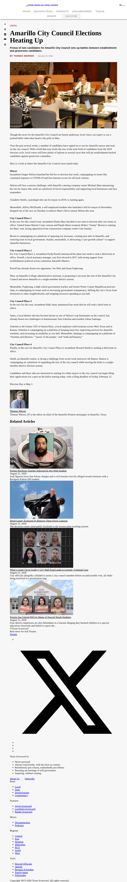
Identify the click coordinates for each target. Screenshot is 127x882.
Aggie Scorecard (23, 806)
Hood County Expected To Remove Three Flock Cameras (39, 520)
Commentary (21, 795)
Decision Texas (43, 11)
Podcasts (62, 11)
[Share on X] (5, 29)
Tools (99, 11)
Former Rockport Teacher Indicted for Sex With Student (38, 470)
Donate (51, 16)
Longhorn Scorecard (25, 808)
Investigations (22, 792)
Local (13, 26)
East (17, 838)
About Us (14, 778)
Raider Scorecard (23, 811)
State (17, 789)
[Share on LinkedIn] (5, 34)
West (17, 853)
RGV (17, 847)
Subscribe (71, 16)
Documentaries (82, 11)
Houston (19, 841)
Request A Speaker (24, 869)
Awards (18, 866)
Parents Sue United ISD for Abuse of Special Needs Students (40, 617)
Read (26, 11)
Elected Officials (23, 863)
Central (18, 836)
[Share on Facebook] (5, 24)
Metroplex (20, 844)
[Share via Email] (5, 39)
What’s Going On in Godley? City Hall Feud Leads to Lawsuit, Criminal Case (49, 569)
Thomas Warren (24, 56)
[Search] (122, 5)
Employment (21, 872)
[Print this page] (5, 44)
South (18, 850)
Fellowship (20, 875)
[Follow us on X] (66, 742)
